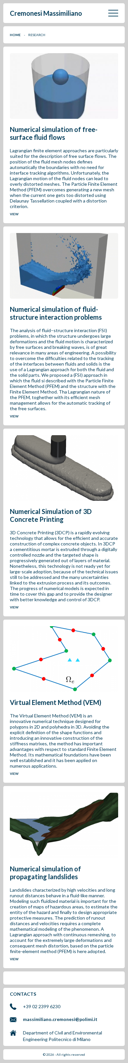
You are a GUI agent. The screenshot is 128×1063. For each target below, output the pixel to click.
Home (15, 35)
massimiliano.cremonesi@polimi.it (60, 1019)
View (14, 214)
